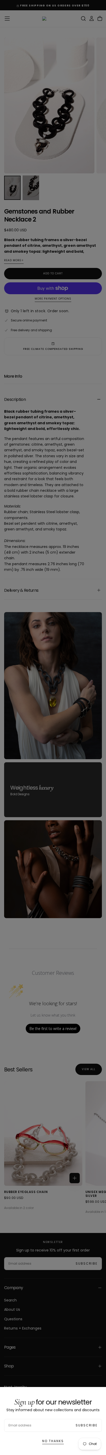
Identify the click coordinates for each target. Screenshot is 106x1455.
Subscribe (87, 1425)
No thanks (53, 1441)
